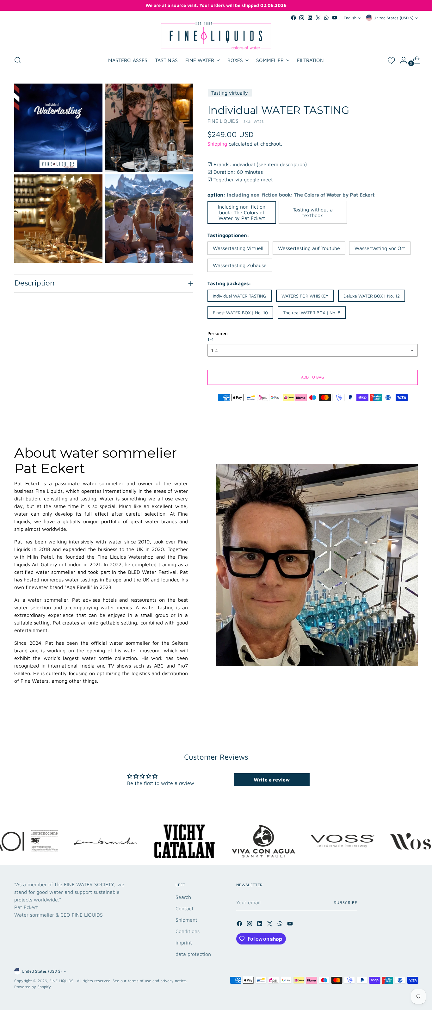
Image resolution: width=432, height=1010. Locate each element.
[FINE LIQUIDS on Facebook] (293, 18)
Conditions (188, 931)
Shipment (186, 920)
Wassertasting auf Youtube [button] (309, 248)
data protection (193, 954)
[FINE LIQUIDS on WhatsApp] (326, 18)
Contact (185, 908)
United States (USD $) (393, 18)
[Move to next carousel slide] (412, 709)
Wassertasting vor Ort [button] (380, 248)
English (350, 18)
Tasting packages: (229, 283)
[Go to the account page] (401, 60)
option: (291, 195)
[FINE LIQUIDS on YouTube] (334, 18)
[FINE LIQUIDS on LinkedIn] (310, 18)
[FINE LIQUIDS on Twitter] (318, 18)
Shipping (217, 144)
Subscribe (345, 902)
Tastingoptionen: (228, 235)
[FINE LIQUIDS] (216, 35)
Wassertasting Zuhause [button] (240, 265)
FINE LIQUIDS (222, 121)
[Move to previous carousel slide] (397, 710)
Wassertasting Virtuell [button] (238, 248)
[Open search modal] (17, 60)
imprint (184, 942)
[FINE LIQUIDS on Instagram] (302, 18)
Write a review (272, 779)
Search (183, 897)
